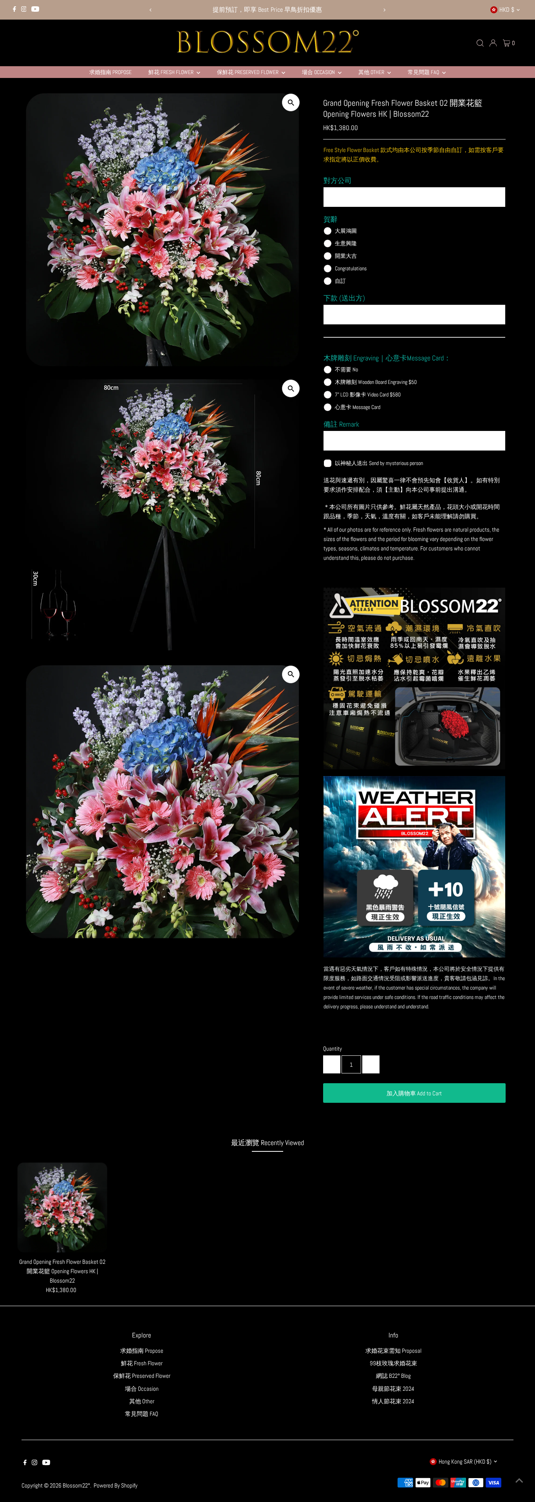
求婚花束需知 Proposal (393, 1350)
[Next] (384, 10)
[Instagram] (24, 9)
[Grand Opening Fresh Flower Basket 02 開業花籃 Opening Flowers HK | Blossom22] (62, 1207)
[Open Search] (480, 43)
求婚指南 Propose (110, 72)
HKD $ (506, 9)
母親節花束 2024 (393, 1388)
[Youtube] (35, 9)
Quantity (332, 1048)
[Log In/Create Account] (493, 43)
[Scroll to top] (519, 1480)
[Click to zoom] (291, 102)
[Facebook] (14, 9)
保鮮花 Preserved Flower (248, 72)
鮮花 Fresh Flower (171, 72)
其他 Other (371, 72)
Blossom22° (76, 1485)
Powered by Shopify (115, 1485)
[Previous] (151, 10)
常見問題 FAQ (424, 72)
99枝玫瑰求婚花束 (393, 1363)
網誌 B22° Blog (393, 1375)
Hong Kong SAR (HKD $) (465, 1461)
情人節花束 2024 (393, 1401)
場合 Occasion (319, 72)
